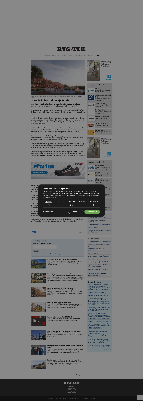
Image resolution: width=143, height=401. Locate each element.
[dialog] (71, 200)
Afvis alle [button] (75, 212)
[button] (48, 212)
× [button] (102, 186)
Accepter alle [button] (92, 212)
